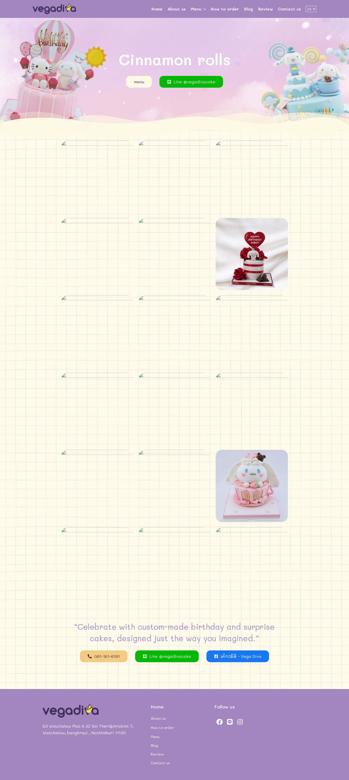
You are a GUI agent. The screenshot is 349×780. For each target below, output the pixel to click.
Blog (248, 9)
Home (156, 9)
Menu (196, 9)
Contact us (289, 9)
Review (265, 9)
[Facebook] (219, 722)
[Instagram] (240, 722)
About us (177, 9)
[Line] (230, 722)
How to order (225, 9)
